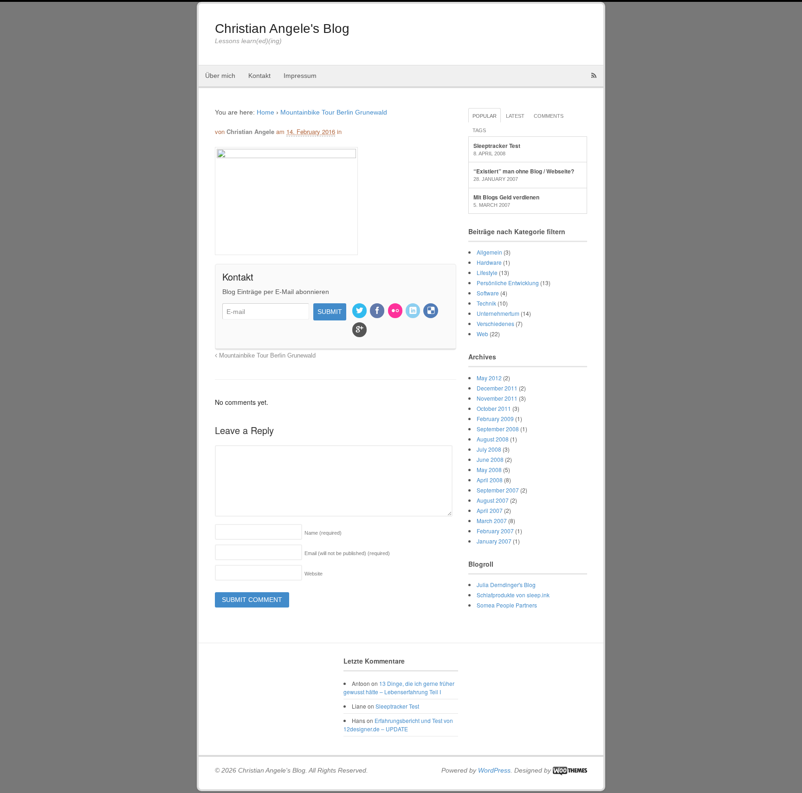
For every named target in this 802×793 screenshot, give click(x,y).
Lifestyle (487, 272)
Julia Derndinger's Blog (506, 584)
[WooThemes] (570, 770)
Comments (548, 116)
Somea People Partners (507, 605)
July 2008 (489, 449)
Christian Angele (250, 131)
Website (313, 573)
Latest (515, 116)
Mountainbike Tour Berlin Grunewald (333, 112)
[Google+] (360, 330)
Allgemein (489, 252)
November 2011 (497, 398)
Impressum (300, 75)
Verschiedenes (495, 323)
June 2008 (490, 459)
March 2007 (492, 520)
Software (488, 293)
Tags (479, 130)
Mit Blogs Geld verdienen (506, 197)
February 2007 (495, 531)
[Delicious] (431, 311)
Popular (484, 116)
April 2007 (490, 510)
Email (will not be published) (347, 553)
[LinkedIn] (413, 311)
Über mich (220, 75)
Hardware (489, 262)
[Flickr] (396, 311)
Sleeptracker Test (496, 145)
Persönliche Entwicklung (508, 283)
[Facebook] (378, 311)
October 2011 (494, 408)
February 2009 (495, 418)
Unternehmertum (498, 313)
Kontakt (259, 75)
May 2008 (489, 469)
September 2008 (498, 429)
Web (482, 334)
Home (265, 112)
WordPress (494, 770)
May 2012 (489, 378)
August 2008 (493, 439)
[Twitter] (360, 311)
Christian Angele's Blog (282, 28)
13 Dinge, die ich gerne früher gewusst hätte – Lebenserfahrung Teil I (398, 687)
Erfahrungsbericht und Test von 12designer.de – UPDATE (398, 724)
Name (323, 533)
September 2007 (498, 490)
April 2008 (490, 480)
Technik (486, 303)
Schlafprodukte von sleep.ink (513, 595)
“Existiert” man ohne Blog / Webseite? (523, 171)
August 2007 (493, 500)
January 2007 (494, 541)
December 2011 (497, 388)
